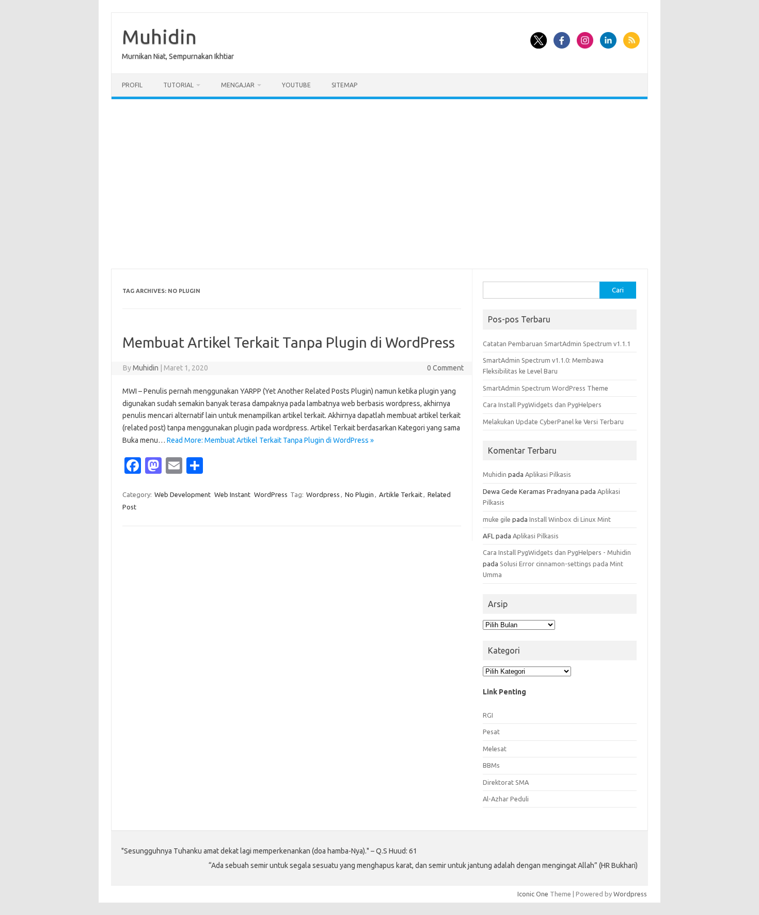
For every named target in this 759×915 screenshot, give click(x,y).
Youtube (296, 85)
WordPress (271, 494)
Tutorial (178, 85)
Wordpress (323, 494)
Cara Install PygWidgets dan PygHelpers (542, 404)
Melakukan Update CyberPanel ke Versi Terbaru (553, 421)
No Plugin (359, 494)
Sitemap (344, 85)
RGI (488, 715)
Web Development (182, 494)
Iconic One (532, 893)
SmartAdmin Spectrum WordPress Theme (545, 388)
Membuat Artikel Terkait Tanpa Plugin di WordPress (288, 342)
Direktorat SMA (506, 782)
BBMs (491, 765)
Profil (132, 85)
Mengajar (238, 85)
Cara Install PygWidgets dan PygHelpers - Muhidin (557, 552)
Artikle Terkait (400, 494)
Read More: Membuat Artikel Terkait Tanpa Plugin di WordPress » (270, 440)
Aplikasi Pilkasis (548, 474)
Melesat (495, 748)
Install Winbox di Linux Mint (570, 519)
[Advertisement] (379, 184)
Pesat (491, 731)
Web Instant (232, 494)
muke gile (497, 519)
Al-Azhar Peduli (506, 798)
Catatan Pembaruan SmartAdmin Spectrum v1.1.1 (556, 343)
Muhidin (159, 37)
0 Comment (445, 368)
